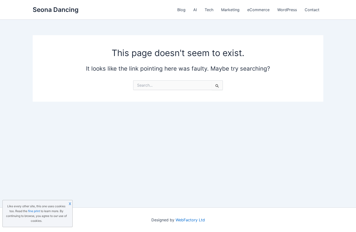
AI (195, 9)
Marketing (230, 9)
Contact (312, 9)
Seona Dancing (55, 9)
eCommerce (258, 9)
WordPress (287, 9)
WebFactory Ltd (190, 219)
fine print (34, 211)
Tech (209, 9)
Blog (181, 9)
